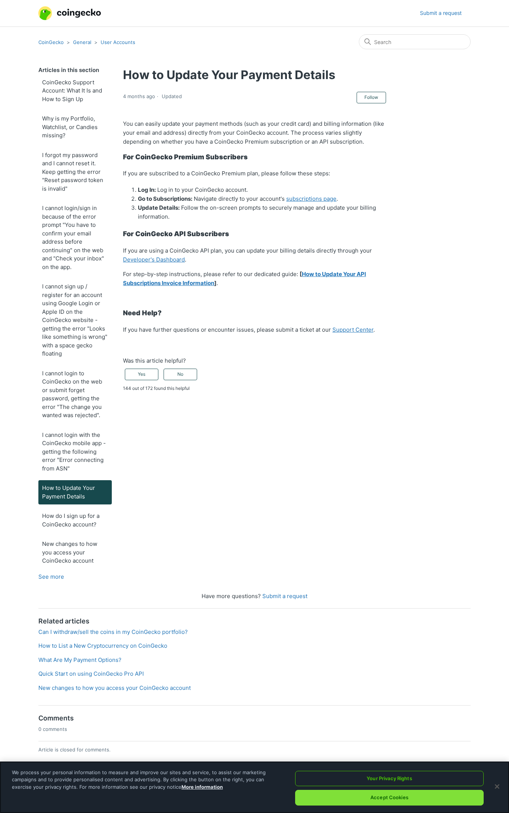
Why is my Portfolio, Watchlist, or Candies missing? (70, 127)
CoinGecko (51, 42)
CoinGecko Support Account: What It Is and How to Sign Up (72, 91)
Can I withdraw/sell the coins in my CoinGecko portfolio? (113, 631)
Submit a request (441, 13)
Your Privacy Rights (389, 778)
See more (51, 576)
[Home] (69, 13)
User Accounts (118, 42)
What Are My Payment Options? (79, 659)
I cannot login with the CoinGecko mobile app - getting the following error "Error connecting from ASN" (74, 451)
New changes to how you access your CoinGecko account (69, 552)
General (82, 42)
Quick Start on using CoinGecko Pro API (91, 673)
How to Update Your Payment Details (68, 492)
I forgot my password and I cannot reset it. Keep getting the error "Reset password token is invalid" (72, 171)
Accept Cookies (389, 797)
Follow (371, 97)
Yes (141, 374)
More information (202, 787)
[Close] (497, 786)
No (180, 374)
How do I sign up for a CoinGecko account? (70, 520)
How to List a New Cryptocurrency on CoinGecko (102, 645)
